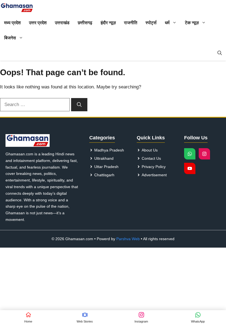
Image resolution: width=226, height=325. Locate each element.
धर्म (167, 22)
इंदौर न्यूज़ (108, 22)
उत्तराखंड (62, 22)
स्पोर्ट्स (151, 22)
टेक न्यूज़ (192, 22)
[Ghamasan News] (17, 7)
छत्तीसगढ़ (85, 22)
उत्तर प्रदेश (38, 22)
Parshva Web (128, 239)
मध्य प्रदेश (12, 22)
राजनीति (130, 22)
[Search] (79, 104)
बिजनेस (10, 38)
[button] (219, 53)
